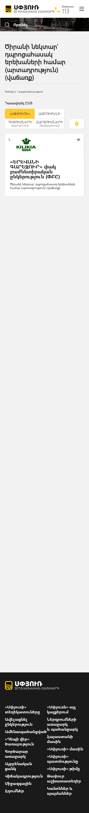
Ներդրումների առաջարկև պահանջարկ (62, 724)
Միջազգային (18, 783)
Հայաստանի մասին (60, 739)
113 (65, 10)
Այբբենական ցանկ (18, 766)
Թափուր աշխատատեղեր (64, 778)
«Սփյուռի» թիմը (63, 768)
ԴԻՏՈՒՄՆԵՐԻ (20, 123)
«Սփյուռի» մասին (65, 748)
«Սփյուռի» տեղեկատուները (22, 709)
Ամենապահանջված (26, 731)
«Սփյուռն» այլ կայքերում (61, 709)
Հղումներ (14, 790)
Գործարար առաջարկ (16, 754)
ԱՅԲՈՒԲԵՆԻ (49, 113)
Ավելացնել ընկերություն (18, 722)
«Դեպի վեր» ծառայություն (19, 741)
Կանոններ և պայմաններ (59, 791)
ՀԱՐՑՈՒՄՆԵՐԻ (49, 123)
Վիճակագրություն (24, 776)
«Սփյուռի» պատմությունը (62, 759)
